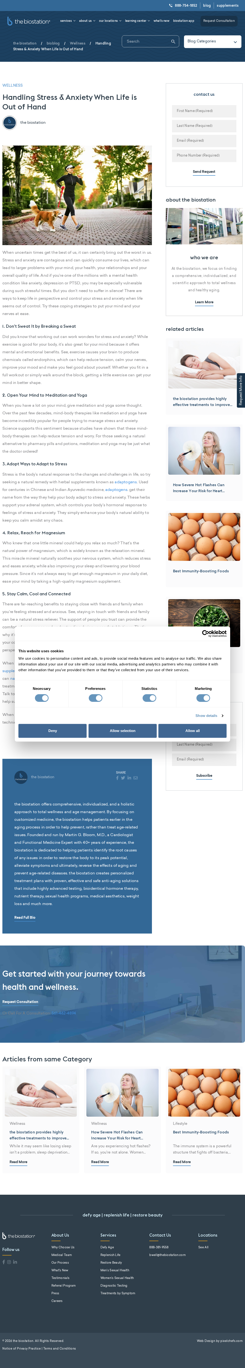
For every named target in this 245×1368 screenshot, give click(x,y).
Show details (206, 716)
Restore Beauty (111, 1262)
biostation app (183, 21)
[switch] (95, 698)
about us (85, 21)
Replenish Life (110, 1255)
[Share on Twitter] (123, 778)
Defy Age (107, 1247)
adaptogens (126, 482)
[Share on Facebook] (117, 778)
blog (207, 5)
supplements (228, 5)
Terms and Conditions (59, 1348)
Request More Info (241, 390)
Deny (52, 731)
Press (55, 1293)
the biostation (25, 43)
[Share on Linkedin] (129, 778)
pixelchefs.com (231, 1341)
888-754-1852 (186, 5)
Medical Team (61, 1255)
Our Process (60, 1262)
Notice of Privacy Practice (21, 1348)
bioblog (53, 43)
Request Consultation (219, 21)
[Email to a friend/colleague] (136, 778)
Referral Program (63, 1285)
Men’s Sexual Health (114, 1270)
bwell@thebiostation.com (167, 1255)
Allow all (192, 731)
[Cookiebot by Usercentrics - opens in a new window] (206, 633)
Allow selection (122, 731)
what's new (161, 21)
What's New (59, 1270)
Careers (57, 1301)
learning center (135, 21)
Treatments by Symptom (117, 1293)
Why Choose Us (63, 1247)
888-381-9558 (158, 1247)
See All (203, 1247)
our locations (108, 21)
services (66, 21)
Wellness (77, 43)
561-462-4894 (64, 1013)
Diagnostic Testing (114, 1285)
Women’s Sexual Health (117, 1278)
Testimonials (60, 1278)
